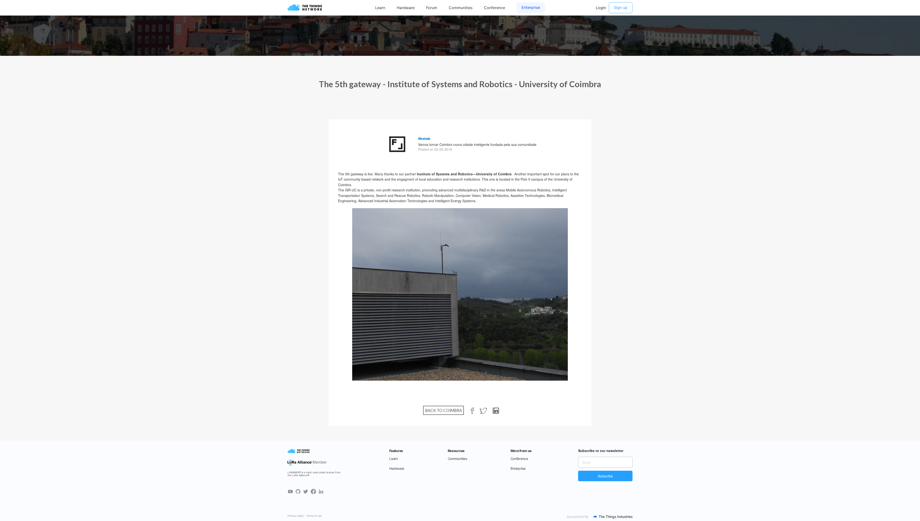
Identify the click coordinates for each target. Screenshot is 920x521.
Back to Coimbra (443, 410)
